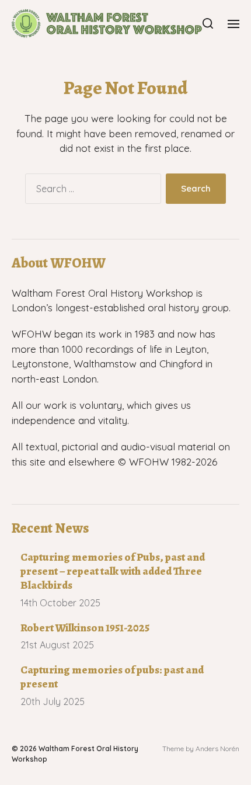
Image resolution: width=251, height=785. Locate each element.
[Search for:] (90, 191)
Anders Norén (217, 748)
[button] (208, 23)
